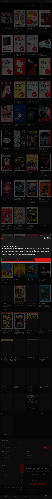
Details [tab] (26, 242)
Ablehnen (9, 259)
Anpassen (25, 259)
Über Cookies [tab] (43, 242)
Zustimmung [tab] (9, 242)
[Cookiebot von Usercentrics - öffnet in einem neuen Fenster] (45, 238)
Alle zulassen (42, 259)
